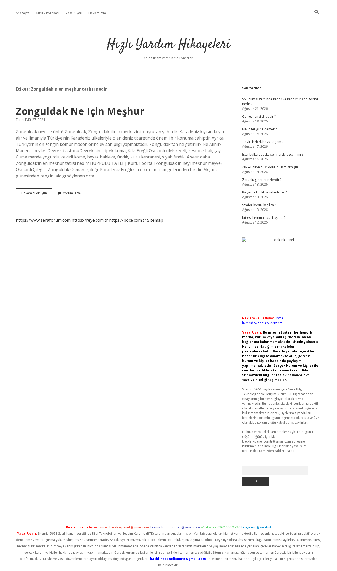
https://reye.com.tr (90, 220)
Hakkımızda (97, 13)
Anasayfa (22, 13)
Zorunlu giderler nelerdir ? (261, 179)
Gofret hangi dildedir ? (259, 116)
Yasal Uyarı (74, 13)
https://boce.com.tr (127, 220)
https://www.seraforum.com (43, 220)
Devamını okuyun (36, 194)
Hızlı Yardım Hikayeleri (168, 44)
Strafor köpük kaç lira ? (259, 205)
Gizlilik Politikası (47, 13)
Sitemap (155, 220)
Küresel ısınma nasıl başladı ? (263, 217)
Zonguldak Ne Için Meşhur (80, 111)
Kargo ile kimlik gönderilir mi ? (264, 192)
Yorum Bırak (72, 193)
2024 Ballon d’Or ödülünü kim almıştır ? (271, 167)
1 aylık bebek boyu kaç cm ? (262, 142)
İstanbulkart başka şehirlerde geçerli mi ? (272, 154)
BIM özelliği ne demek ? (259, 129)
